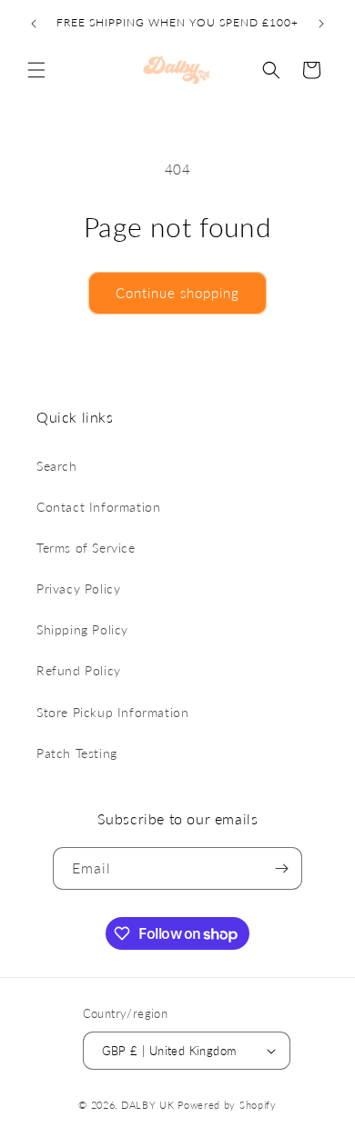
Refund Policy (78, 670)
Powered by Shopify (227, 1105)
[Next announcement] (321, 24)
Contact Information (98, 506)
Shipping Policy (82, 629)
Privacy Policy (78, 588)
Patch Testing (76, 753)
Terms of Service (86, 547)
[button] (36, 70)
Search (56, 466)
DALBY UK (148, 1105)
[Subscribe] (281, 868)
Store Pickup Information (112, 712)
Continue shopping (177, 292)
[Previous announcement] (34, 24)
